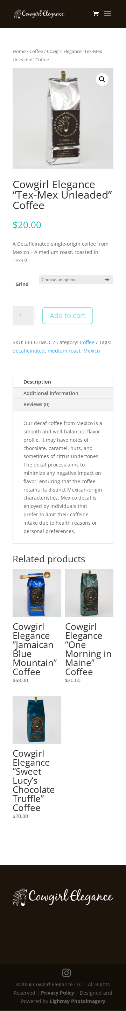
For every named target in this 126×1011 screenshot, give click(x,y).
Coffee (36, 51)
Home (19, 51)
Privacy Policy (57, 992)
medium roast (64, 350)
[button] (102, 79)
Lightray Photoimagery (77, 1001)
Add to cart (67, 315)
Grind (22, 284)
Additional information (50, 393)
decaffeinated (29, 350)
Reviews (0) (36, 404)
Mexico (91, 350)
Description (37, 381)
